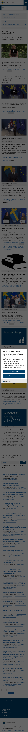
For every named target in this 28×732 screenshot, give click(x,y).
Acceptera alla (14, 371)
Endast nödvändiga (14, 376)
